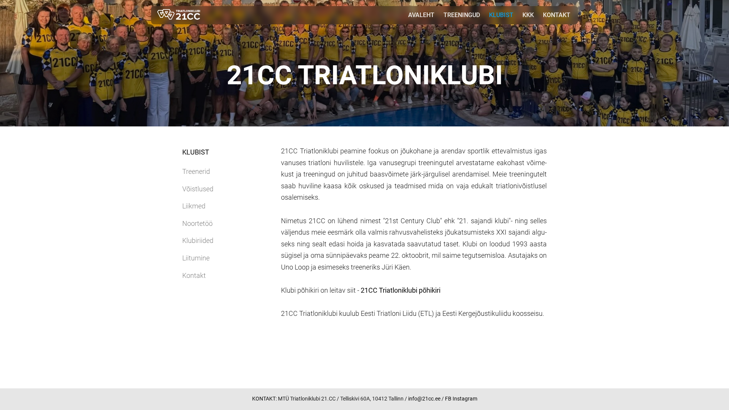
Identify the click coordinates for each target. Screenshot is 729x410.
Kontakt (556, 15)
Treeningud (461, 15)
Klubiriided (197, 240)
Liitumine (196, 258)
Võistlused (197, 189)
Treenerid (196, 171)
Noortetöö (197, 223)
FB (448, 399)
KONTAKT (264, 399)
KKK (528, 15)
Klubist (501, 15)
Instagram (465, 399)
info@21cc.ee (425, 399)
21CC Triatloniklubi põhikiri (400, 290)
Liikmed (193, 206)
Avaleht (421, 15)
